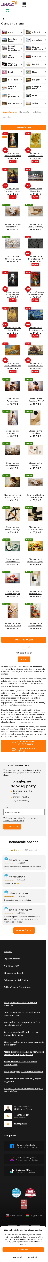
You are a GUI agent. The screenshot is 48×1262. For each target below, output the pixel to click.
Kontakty (8, 951)
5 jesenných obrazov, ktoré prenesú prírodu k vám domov (24, 1043)
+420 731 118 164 (21, 1115)
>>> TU (23, 1244)
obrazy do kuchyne (15, 700)
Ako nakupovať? (11, 966)
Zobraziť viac (24, 930)
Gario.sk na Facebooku (27, 1146)
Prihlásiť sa (12, 827)
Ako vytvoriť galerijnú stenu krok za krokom (23, 1071)
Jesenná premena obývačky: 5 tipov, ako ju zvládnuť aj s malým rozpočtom (24, 1053)
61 (29, 647)
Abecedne (6, 117)
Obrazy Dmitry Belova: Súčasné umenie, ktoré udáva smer (22, 1013)
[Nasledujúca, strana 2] (24, 647)
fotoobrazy (10, 722)
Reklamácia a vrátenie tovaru (17, 987)
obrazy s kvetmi (22, 693)
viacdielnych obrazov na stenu (28, 734)
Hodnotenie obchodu (24, 842)
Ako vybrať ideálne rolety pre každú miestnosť (20, 1004)
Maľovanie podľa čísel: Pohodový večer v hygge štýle (22, 1080)
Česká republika (16, 1215)
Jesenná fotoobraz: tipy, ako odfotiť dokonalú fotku (20, 1063)
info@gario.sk (20, 1123)
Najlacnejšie (24, 112)
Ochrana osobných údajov (16, 980)
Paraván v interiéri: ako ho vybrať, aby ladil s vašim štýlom (23, 1089)
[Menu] (24, 4)
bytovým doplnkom (33, 679)
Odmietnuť (32, 1257)
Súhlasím (24, 1249)
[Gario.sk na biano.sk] (24, 1205)
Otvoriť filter (24, 127)
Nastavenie (17, 1257)
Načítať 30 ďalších (24, 640)
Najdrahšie (36, 112)
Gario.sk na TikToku (27, 1171)
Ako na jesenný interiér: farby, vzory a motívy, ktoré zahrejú (21, 1033)
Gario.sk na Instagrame (27, 1158)
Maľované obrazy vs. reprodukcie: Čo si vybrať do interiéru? (22, 1023)
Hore (25, 659)
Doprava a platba (12, 958)
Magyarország (36, 1215)
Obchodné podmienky (14, 973)
